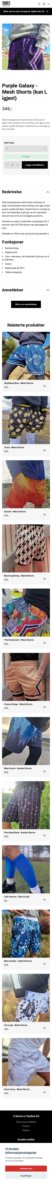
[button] (45, 56)
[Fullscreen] (26, 56)
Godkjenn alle (26, 1168)
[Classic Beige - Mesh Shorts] (44, 724)
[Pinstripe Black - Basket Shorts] (44, 853)
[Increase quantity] (18, 182)
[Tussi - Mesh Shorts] (44, 467)
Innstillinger (26, 1176)
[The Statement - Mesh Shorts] (44, 660)
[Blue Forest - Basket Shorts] (44, 789)
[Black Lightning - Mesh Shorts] (44, 596)
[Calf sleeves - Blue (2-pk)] (44, 917)
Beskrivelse (12, 209)
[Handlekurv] (44, 4)
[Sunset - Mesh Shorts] (44, 532)
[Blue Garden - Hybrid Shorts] (44, 981)
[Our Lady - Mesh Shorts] (44, 1045)
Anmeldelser (12, 307)
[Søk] (39, 4)
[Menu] (48, 4)
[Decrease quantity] (7, 182)
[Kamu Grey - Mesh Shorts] (44, 1109)
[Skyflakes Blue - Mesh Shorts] (44, 403)
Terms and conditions (26, 1139)
